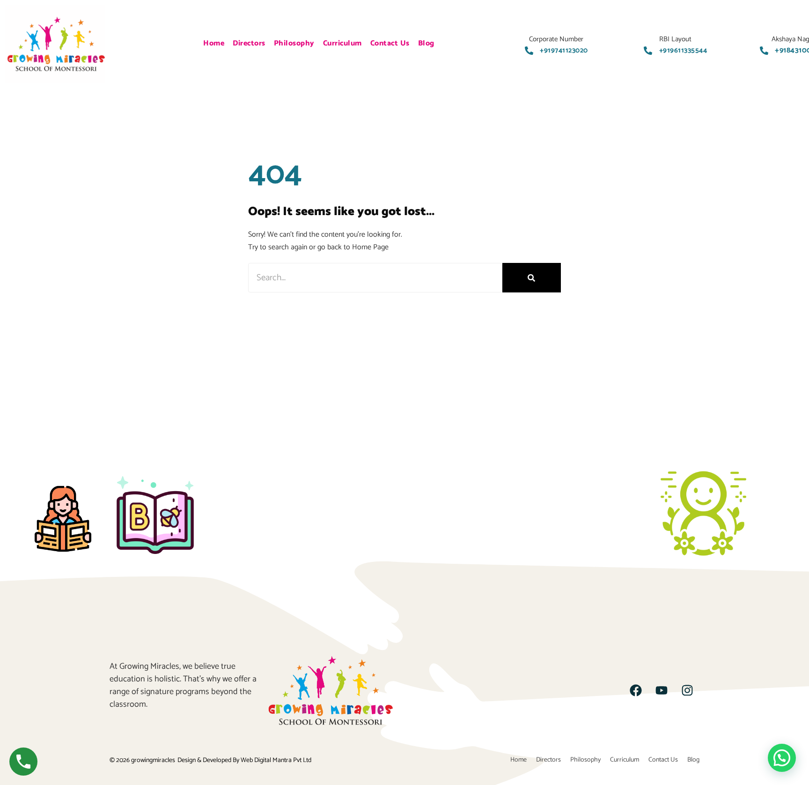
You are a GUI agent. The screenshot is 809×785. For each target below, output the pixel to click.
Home (213, 43)
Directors (249, 43)
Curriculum (342, 43)
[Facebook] (636, 690)
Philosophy (294, 43)
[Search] (531, 277)
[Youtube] (661, 690)
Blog (426, 43)
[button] (782, 758)
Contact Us (390, 43)
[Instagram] (687, 690)
